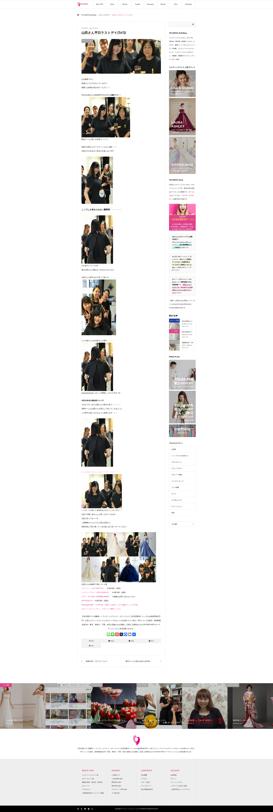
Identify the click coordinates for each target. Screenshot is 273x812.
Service (163, 4)
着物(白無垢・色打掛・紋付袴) (92, 782)
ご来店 (183, 195)
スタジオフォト (176, 462)
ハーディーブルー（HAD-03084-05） (95, 592)
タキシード (85, 786)
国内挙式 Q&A (116, 782)
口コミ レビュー (176, 506)
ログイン (174, 779)
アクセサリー (86, 789)
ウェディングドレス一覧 (90, 775)
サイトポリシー (146, 786)
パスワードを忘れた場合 (179, 786)
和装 (172, 513)
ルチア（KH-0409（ (89, 596)
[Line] (113, 635)
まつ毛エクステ (176, 500)
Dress (112, 4)
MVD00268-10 (87, 601)
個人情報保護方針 (147, 789)
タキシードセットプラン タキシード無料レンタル (101, 609)
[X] (121, 635)
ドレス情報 (175, 487)
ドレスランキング (177, 481)
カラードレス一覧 (88, 779)
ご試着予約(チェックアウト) (180, 789)
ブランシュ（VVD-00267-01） (94, 588)
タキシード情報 (176, 475)
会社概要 (144, 775)
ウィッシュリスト (177, 782)
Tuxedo (137, 4)
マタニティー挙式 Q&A (119, 789)
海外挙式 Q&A (116, 786)
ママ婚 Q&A (116, 793)
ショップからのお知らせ (179, 456)
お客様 (173, 449)
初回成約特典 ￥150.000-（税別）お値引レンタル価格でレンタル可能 (110, 605)
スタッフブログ (176, 468)
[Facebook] (125, 635)
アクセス (144, 779)
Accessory (150, 4)
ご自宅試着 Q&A (117, 779)
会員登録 (174, 775)
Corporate (188, 4)
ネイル (173, 494)
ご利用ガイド (116, 775)
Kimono (124, 4)
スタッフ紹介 (145, 782)
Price (175, 4)
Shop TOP (99, 4)
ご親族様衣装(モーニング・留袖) (93, 793)
